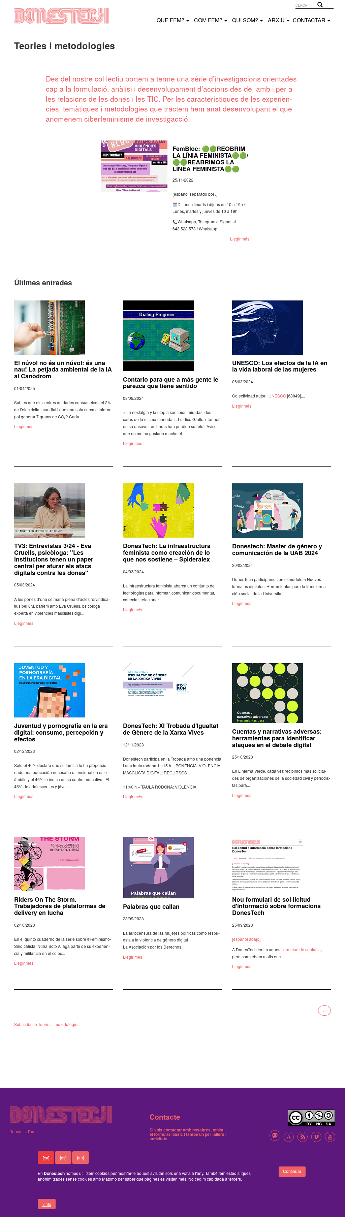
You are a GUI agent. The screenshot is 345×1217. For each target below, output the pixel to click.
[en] (80, 1157)
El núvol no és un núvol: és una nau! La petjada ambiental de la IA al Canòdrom (63, 369)
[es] (63, 1157)
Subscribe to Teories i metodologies (47, 1024)
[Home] (68, 16)
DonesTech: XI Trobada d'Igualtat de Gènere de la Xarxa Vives (170, 729)
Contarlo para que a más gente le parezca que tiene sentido (170, 382)
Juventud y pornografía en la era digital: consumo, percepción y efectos (61, 732)
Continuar (292, 1171)
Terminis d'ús (22, 1131)
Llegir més (239, 239)
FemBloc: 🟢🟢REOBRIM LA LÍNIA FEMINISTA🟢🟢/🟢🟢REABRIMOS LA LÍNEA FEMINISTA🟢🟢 (210, 158)
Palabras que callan (151, 906)
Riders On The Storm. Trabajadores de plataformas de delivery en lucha (59, 906)
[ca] (46, 1157)
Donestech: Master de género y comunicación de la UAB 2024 (277, 549)
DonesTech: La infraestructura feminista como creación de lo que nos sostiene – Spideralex (167, 552)
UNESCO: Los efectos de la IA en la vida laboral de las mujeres (279, 366)
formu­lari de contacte (301, 949)
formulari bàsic (168, 1134)
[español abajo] (246, 939)
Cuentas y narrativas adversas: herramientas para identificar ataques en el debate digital (277, 738)
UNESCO (277, 395)
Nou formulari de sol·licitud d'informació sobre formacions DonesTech (276, 906)
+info (46, 1204)
